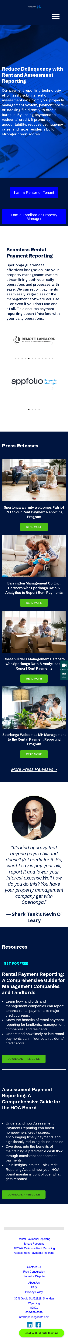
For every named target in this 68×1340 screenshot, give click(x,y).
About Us (34, 1282)
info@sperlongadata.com (34, 1317)
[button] (56, 16)
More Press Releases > (34, 769)
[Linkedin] (29, 1324)
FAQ (34, 1287)
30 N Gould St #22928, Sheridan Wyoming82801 (34, 1303)
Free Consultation (34, 1271)
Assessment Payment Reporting (34, 1252)
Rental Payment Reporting (34, 1238)
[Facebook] (38, 1324)
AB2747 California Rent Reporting (34, 1248)
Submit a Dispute (34, 1276)
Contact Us (34, 1266)
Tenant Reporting (34, 1243)
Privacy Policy (34, 1292)
